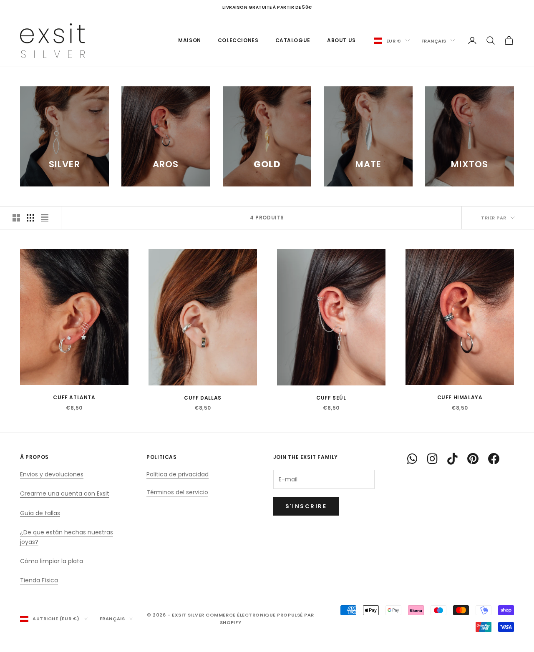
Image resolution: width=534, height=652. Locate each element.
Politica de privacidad (177, 474)
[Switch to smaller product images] (30, 217)
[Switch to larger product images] (16, 217)
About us (341, 40)
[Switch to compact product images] (44, 217)
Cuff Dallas (203, 397)
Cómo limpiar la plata (51, 561)
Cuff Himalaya (460, 397)
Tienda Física (39, 580)
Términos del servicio (177, 492)
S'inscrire (306, 506)
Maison (189, 40)
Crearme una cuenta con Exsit (64, 493)
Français (433, 40)
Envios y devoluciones (51, 474)
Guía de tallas (40, 513)
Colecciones (238, 40)
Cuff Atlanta (74, 397)
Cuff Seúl (331, 397)
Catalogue (292, 40)
